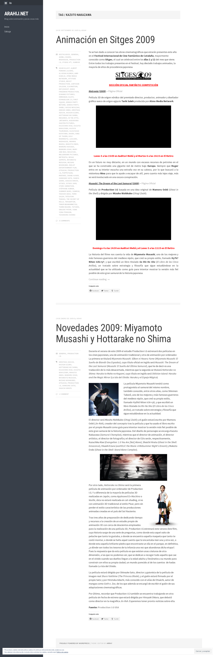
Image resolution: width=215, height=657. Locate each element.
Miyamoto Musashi (67, 378)
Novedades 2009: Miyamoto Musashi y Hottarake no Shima (113, 333)
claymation (72, 86)
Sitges (62, 183)
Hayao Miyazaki (72, 107)
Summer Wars (65, 191)
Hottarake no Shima (68, 115)
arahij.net (16, 14)
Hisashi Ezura (72, 113)
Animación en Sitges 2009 (105, 40)
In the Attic (73, 118)
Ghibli (61, 57)
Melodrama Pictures (68, 154)
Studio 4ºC (67, 62)
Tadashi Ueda (65, 194)
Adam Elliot (64, 68)
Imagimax (63, 118)
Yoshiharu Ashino (67, 215)
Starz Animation (66, 186)
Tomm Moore (65, 207)
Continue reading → (99, 279)
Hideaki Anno (65, 110)
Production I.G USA (108, 607)
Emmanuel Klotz (66, 97)
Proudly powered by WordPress (75, 643)
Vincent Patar (65, 209)
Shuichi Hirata (71, 181)
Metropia (63, 157)
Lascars (73, 139)
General (75, 54)
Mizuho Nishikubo (67, 380)
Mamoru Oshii (65, 149)
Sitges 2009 (71, 183)
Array (109, 643)
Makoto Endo (72, 144)
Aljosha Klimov (66, 73)
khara (68, 57)
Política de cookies (62, 652)
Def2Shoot (64, 89)
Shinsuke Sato (65, 178)
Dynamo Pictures (67, 94)
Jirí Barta (63, 120)
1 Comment (64, 394)
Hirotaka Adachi (66, 362)
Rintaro (62, 175)
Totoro (75, 207)
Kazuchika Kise (66, 126)
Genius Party (73, 105)
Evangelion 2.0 (65, 99)
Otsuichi (63, 170)
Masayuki (71, 152)
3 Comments (64, 221)
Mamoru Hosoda (66, 147)
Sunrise (76, 62)
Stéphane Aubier (66, 188)
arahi (83, 30)
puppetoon (67, 173)
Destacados (64, 54)
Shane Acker (73, 175)
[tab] (6, 3)
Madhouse (63, 60)
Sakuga (7, 31)
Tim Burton (70, 202)
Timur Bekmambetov (68, 204)
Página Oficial (115, 91)
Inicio (6, 26)
